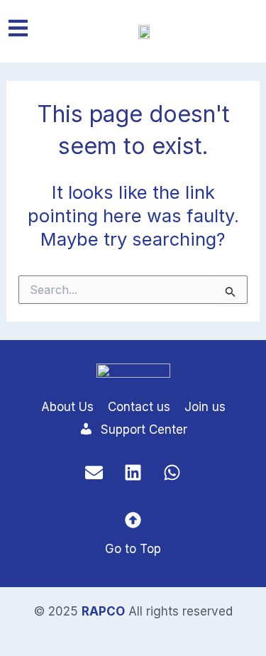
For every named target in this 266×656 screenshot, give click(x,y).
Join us (205, 407)
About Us (67, 407)
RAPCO (103, 611)
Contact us (139, 407)
